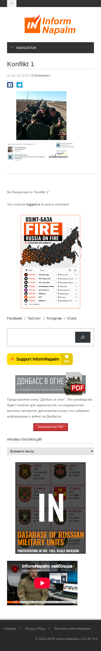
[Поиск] (82, 337)
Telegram (54, 318)
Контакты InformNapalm (72, 628)
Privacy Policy (35, 628)
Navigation (26, 48)
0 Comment (40, 75)
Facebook (14, 318)
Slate (72, 318)
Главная (10, 628)
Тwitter (34, 318)
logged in (34, 204)
